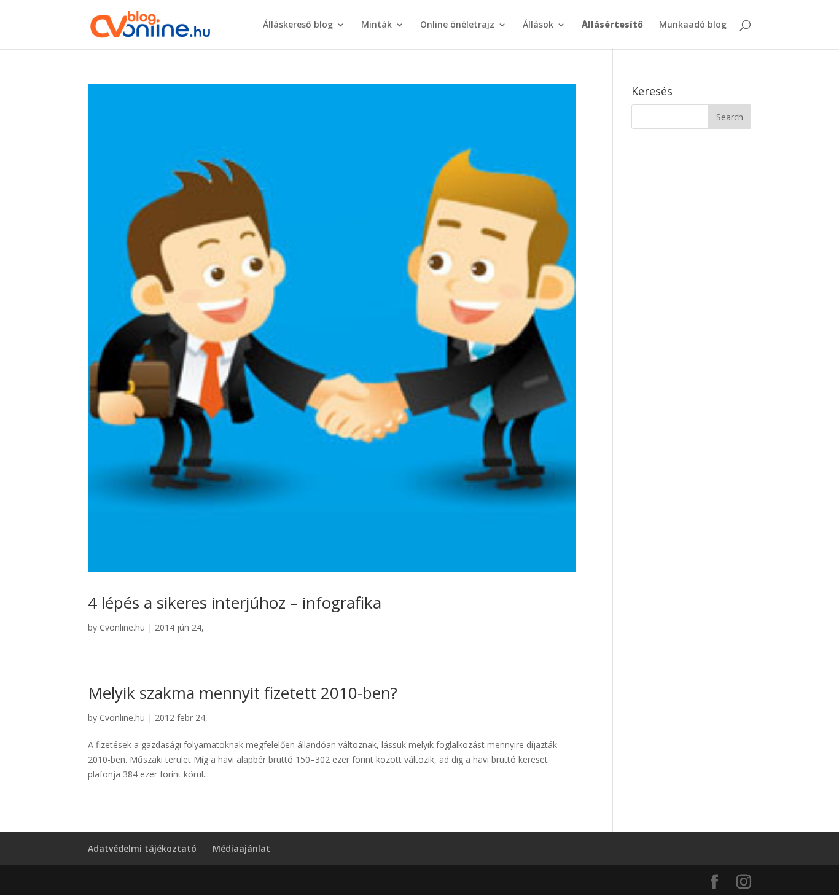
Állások (538, 25)
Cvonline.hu (122, 627)
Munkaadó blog (693, 25)
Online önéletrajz (457, 25)
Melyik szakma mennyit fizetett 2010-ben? (242, 693)
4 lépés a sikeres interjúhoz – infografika (234, 602)
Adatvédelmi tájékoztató (142, 848)
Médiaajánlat (241, 848)
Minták (376, 25)
